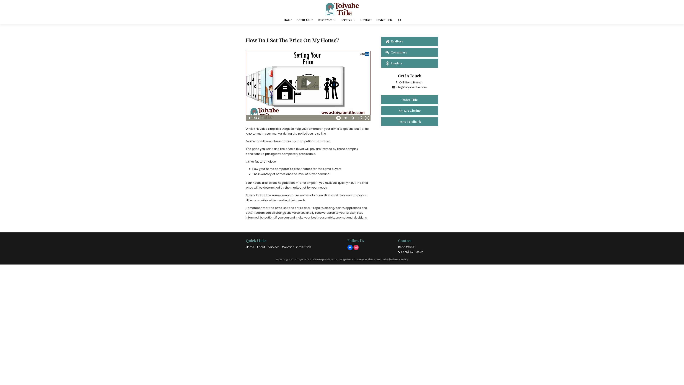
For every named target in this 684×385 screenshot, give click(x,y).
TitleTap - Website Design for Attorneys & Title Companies (351, 259)
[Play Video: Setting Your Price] (308, 83)
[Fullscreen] (366, 118)
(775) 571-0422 (411, 252)
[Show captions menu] (338, 118)
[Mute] (345, 118)
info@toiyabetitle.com (411, 87)
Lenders (396, 63)
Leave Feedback (409, 122)
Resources (325, 20)
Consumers (398, 52)
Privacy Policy (399, 259)
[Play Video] (249, 118)
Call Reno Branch (410, 82)
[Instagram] (356, 247)
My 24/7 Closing (410, 110)
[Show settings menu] (352, 118)
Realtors (396, 41)
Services (346, 20)
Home (288, 20)
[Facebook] (350, 247)
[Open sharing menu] (359, 118)
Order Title (384, 20)
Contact (366, 20)
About (261, 247)
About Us (303, 20)
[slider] (297, 118)
